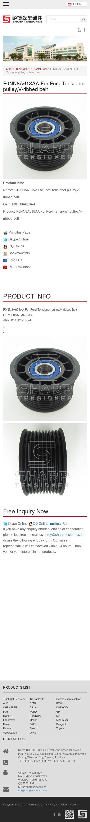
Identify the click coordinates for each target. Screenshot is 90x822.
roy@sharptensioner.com (65, 534)
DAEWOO (62, 707)
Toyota (60, 728)
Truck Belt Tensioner (14, 699)
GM (58, 711)
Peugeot (61, 724)
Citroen (34, 707)
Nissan (7, 724)
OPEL (33, 724)
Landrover (9, 720)
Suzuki (33, 728)
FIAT (5, 711)
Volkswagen (10, 732)
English (76, 4)
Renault (7, 728)
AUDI (6, 703)
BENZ (33, 703)
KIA (58, 715)
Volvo (33, 732)
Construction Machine (68, 699)
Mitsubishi (62, 720)
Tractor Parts (37, 699)
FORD (33, 711)
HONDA (7, 715)
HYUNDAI (35, 715)
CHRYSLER (10, 707)
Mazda (33, 720)
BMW (59, 703)
